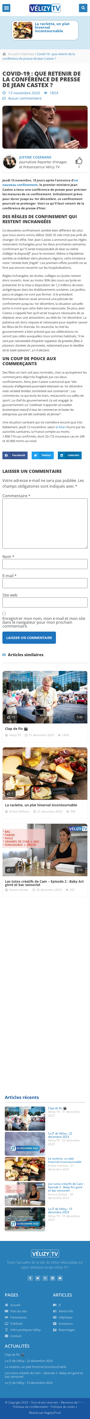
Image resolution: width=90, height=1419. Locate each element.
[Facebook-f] (30, 1278)
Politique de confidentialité (30, 1407)
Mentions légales (72, 1402)
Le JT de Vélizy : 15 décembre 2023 (60, 1210)
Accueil (13, 54)
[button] (6, 8)
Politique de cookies (64, 1407)
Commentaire (16, 496)
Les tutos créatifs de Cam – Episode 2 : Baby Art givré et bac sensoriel (55, 29)
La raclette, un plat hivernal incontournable (41, 805)
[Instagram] (45, 1278)
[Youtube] (60, 1278)
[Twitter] (37, 1278)
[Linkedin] (52, 1278)
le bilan (61, 427)
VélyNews (27, 54)
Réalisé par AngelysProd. (45, 1413)
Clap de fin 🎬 (16, 728)
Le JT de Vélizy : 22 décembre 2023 (60, 1135)
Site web (10, 595)
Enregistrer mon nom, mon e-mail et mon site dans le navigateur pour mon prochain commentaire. (43, 622)
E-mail (9, 576)
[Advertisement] (45, 949)
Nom (8, 557)
